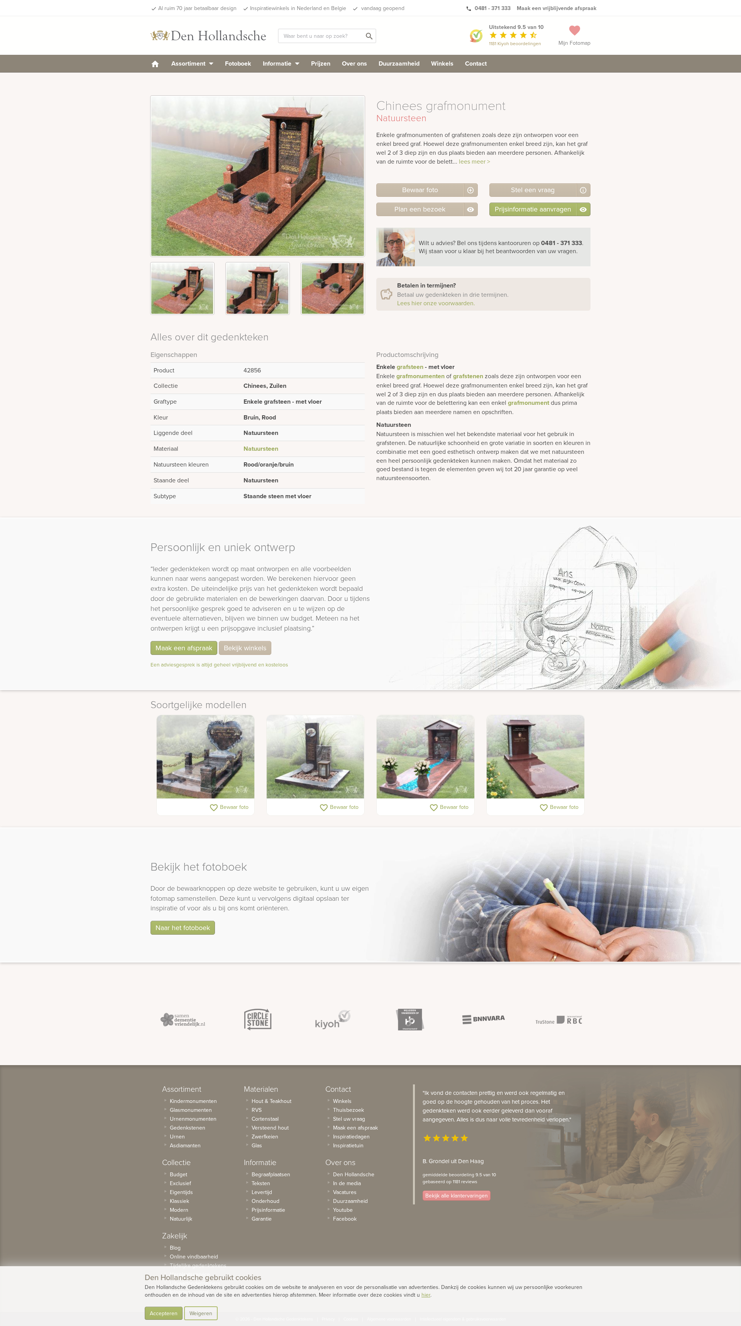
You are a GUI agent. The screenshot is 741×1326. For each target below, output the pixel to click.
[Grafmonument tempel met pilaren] (425, 756)
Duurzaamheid (399, 63)
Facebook (345, 1219)
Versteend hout (270, 1127)
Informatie (278, 63)
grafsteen (410, 366)
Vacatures (345, 1192)
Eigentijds (181, 1192)
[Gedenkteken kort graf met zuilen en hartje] (315, 756)
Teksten (261, 1183)
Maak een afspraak (184, 648)
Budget (178, 1174)
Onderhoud (265, 1201)
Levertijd (262, 1192)
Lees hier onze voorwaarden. (436, 303)
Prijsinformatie (268, 1210)
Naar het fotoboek (183, 927)
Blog (175, 1248)
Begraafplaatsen (271, 1174)
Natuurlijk (181, 1219)
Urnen (177, 1136)
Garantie (262, 1219)
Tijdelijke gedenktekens (198, 1265)
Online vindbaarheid (194, 1256)
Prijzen (320, 63)
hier (425, 1295)
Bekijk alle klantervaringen (456, 1195)
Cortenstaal (265, 1119)
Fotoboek (238, 63)
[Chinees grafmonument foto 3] (332, 288)
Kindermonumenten (193, 1101)
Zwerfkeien (265, 1136)
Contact (476, 63)
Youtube (343, 1210)
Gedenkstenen (187, 1127)
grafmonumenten (420, 376)
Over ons (354, 63)
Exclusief (180, 1183)
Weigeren (200, 1313)
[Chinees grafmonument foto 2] (257, 288)
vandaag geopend (382, 8)
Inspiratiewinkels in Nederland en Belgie (298, 8)
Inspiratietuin (348, 1145)
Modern (179, 1210)
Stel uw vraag (349, 1119)
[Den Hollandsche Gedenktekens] (208, 35)
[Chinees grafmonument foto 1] (182, 288)
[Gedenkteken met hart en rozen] (205, 756)
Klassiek (179, 1201)
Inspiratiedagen (351, 1136)
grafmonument (528, 402)
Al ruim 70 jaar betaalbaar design (197, 8)
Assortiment (189, 63)
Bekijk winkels (245, 648)
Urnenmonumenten (193, 1119)
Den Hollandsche (353, 1174)
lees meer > (474, 161)
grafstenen (468, 376)
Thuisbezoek (348, 1110)
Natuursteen (261, 448)
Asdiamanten (185, 1145)
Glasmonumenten (191, 1110)
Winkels (442, 63)
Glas (257, 1145)
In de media (347, 1183)
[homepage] (155, 63)
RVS (257, 1110)
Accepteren (164, 1313)
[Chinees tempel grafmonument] (535, 756)
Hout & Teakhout (271, 1101)
